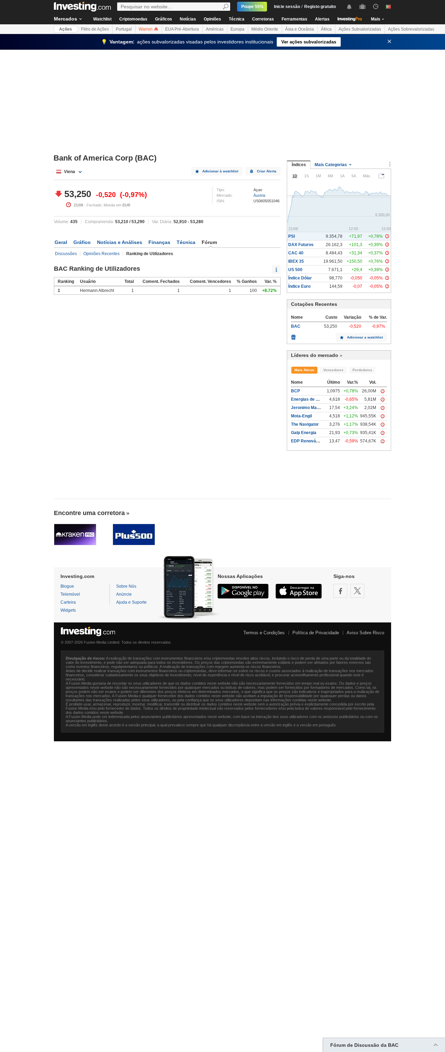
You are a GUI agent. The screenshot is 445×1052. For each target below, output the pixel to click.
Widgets (68, 610)
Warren (146, 29)
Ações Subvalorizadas (360, 29)
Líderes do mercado (314, 355)
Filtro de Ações (95, 29)
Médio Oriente (264, 29)
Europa (237, 29)
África (326, 29)
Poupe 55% (252, 6)
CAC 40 (296, 253)
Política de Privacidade (315, 632)
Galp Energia (303, 432)
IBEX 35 (296, 261)
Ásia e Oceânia (299, 29)
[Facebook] (340, 591)
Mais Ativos (304, 370)
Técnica (236, 19)
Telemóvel (70, 594)
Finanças (159, 242)
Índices (299, 164)
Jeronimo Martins (308, 407)
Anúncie (124, 594)
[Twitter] (357, 591)
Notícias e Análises (119, 242)
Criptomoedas (133, 19)
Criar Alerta (266, 171)
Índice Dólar (300, 278)
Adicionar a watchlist (365, 337)
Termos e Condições (264, 632)
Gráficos (163, 19)
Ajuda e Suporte (131, 602)
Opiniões (212, 19)
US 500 (295, 269)
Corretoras (263, 19)
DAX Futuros (301, 244)
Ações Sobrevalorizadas (411, 29)
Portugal (124, 29)
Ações (65, 29)
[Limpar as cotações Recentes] (293, 335)
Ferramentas (294, 19)
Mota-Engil (301, 416)
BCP (295, 391)
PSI (291, 236)
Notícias (188, 19)
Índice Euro (299, 286)
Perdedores (362, 370)
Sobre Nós (126, 586)
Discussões (66, 253)
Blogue (67, 586)
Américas (215, 29)
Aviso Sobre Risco (365, 632)
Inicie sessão (287, 6)
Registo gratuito (320, 6)
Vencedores (333, 370)
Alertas (322, 19)
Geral (61, 242)
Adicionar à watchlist (220, 171)
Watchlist (102, 19)
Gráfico (82, 242)
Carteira (68, 602)
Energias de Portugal (311, 399)
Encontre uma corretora (89, 512)
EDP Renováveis (307, 441)
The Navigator (305, 424)
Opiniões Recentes (101, 253)
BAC (295, 326)
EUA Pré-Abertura (182, 29)
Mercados (65, 19)
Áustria (259, 195)
